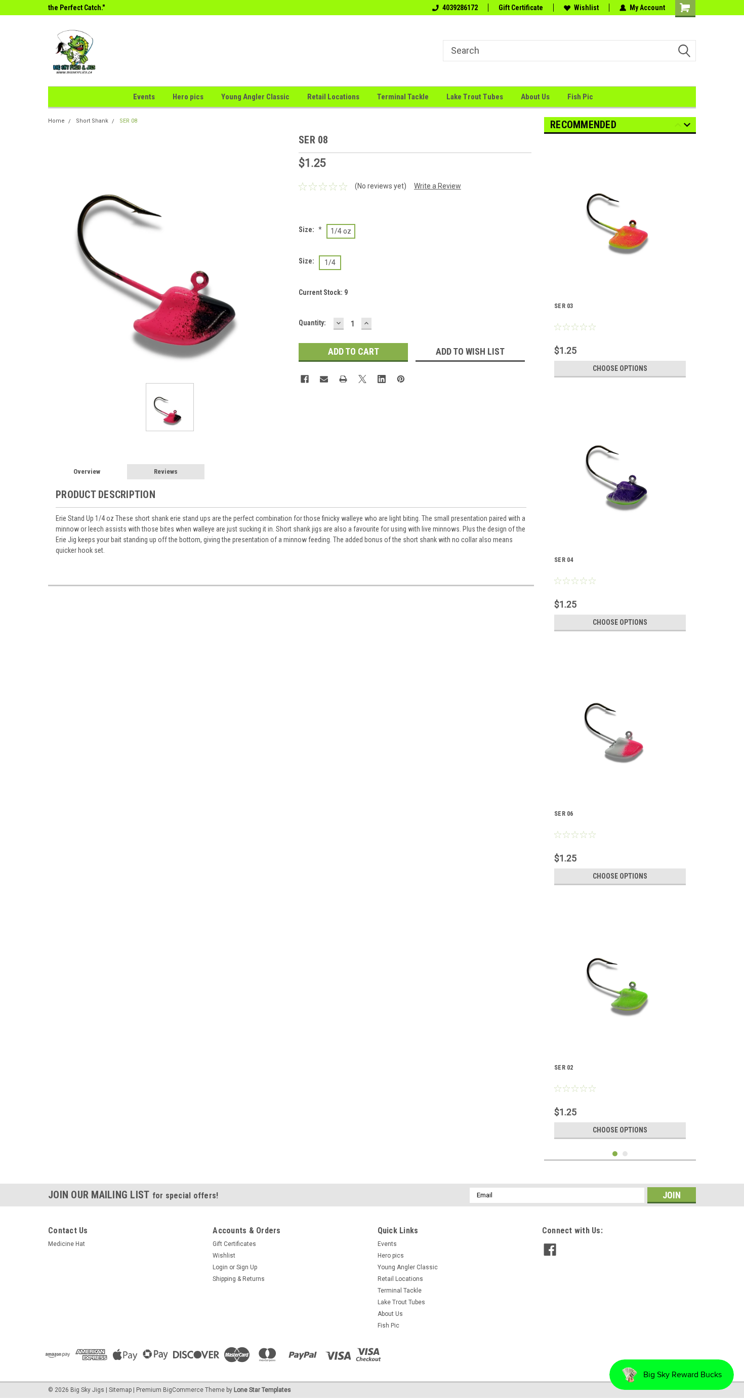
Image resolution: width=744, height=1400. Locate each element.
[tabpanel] (620, 262)
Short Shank (92, 121)
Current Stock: (323, 292)
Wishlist (586, 8)
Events (144, 96)
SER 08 (128, 121)
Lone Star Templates (262, 1389)
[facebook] (550, 1249)
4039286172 (460, 8)
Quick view (620, 280)
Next (687, 126)
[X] (362, 379)
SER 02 (563, 1067)
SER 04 (563, 559)
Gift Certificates (234, 1243)
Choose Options (620, 368)
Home (56, 121)
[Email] (324, 379)
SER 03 (563, 306)
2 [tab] (625, 1154)
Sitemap (120, 1389)
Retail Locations (333, 96)
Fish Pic (580, 96)
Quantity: (312, 323)
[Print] (343, 379)
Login (220, 1267)
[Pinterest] (401, 379)
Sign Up (246, 1267)
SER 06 (563, 813)
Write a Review (437, 186)
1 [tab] (615, 1154)
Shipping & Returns (239, 1278)
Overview (86, 471)
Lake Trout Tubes (474, 96)
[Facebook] (305, 379)
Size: (310, 229)
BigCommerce (183, 1389)
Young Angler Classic (255, 96)
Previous (678, 126)
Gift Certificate (521, 8)
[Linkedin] (382, 379)
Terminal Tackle (403, 96)
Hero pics (188, 96)
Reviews (166, 471)
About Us (535, 96)
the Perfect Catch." (76, 8)
